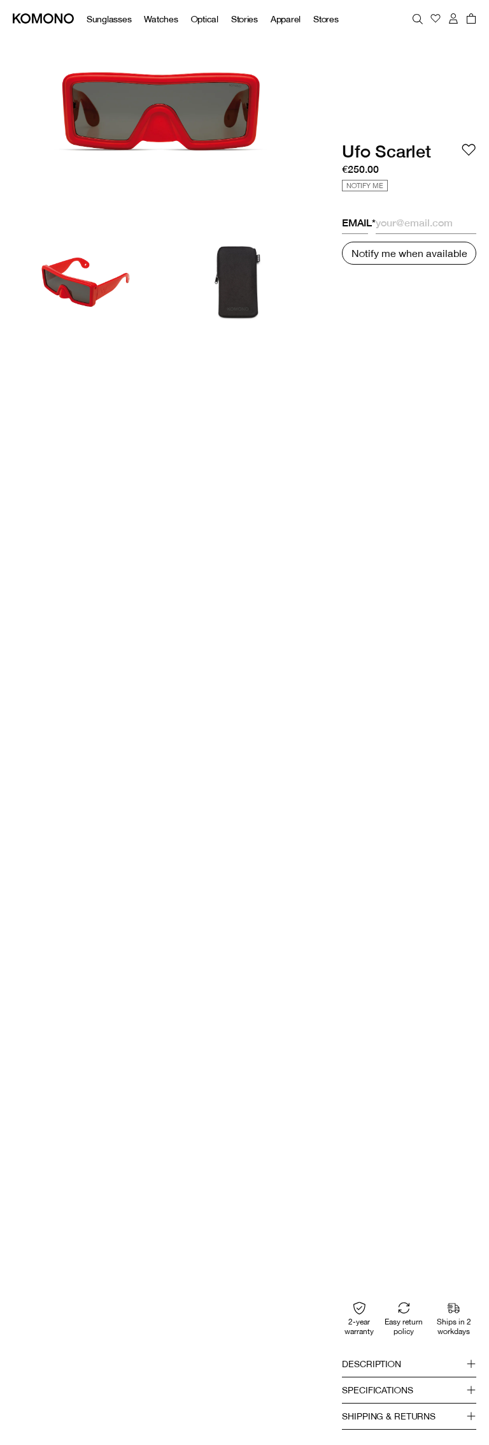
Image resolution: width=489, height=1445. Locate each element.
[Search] (418, 18)
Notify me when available (409, 253)
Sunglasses (109, 18)
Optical (204, 18)
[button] (409, 1364)
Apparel (286, 18)
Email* (355, 222)
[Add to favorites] (469, 150)
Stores (325, 18)
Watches (161, 18)
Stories (244, 18)
